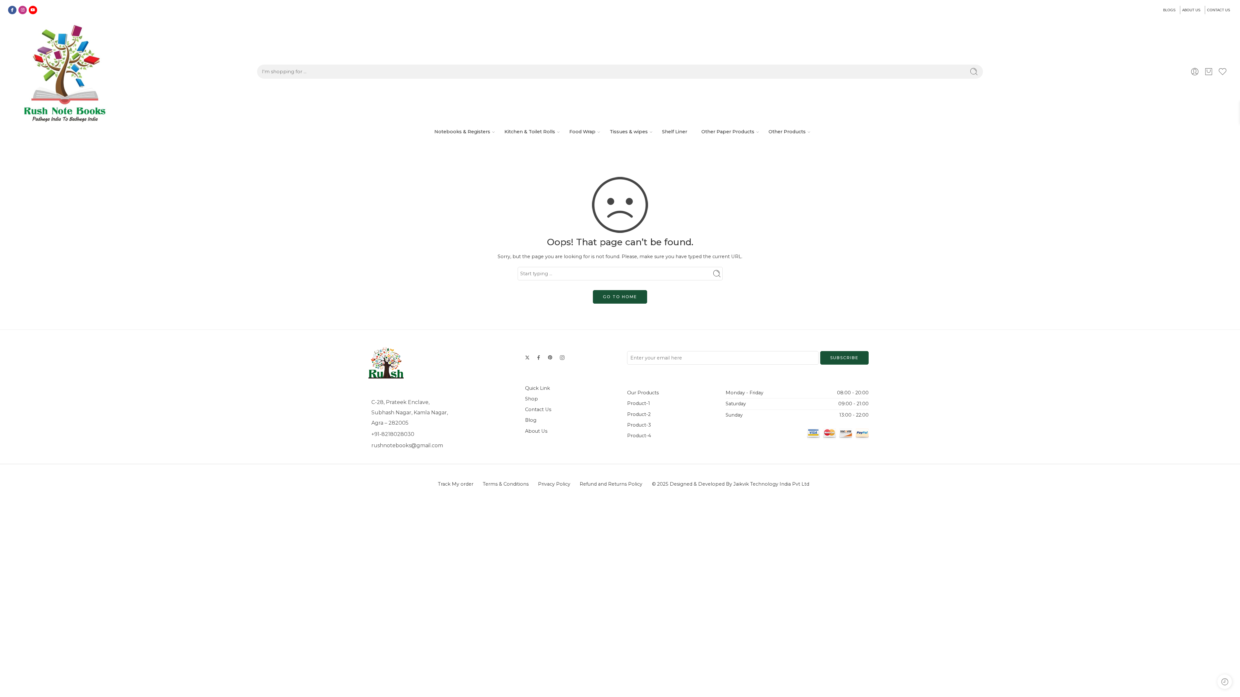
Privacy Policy (554, 484)
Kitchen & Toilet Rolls (529, 132)
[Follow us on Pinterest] (550, 357)
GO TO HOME (620, 296)
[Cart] (1208, 71)
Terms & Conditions (506, 484)
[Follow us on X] (527, 357)
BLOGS (1169, 10)
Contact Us (538, 409)
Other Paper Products (727, 132)
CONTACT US (1218, 10)
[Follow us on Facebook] (538, 357)
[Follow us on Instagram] (562, 357)
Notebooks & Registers (462, 132)
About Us (536, 431)
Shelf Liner (674, 132)
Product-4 (639, 436)
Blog (530, 420)
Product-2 (639, 414)
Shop (531, 399)
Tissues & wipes (629, 132)
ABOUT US (1191, 10)
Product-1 (638, 403)
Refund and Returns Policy (611, 484)
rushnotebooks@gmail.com (407, 445)
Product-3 (639, 425)
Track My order (455, 484)
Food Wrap (582, 132)
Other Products (787, 132)
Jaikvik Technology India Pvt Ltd (771, 484)
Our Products (643, 393)
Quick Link (537, 388)
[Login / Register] (1194, 71)
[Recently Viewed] (1224, 681)
